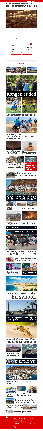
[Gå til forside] (9, 1)
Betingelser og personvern (17, 424)
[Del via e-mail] (22, 32)
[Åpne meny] (36, 1)
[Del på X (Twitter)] (21, 32)
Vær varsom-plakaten (19, 422)
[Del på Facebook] (20, 32)
